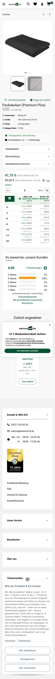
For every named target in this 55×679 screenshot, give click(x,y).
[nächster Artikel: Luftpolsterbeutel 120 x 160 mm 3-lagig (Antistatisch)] (50, 14)
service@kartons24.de (22, 431)
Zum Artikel (27, 381)
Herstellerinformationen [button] (17, 164)
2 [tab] (29, 72)
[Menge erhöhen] (47, 190)
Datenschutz (24, 640)
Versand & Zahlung (17, 494)
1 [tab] (25, 72)
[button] (42, 4)
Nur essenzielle (27, 668)
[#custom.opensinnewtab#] (15, 460)
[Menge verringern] (8, 190)
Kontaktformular (15, 500)
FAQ (9, 489)
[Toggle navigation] (3, 4)
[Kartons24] (15, 4)
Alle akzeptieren (27, 650)
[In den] (10, 199)
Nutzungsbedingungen (27, 296)
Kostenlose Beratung (17, 483)
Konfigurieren (27, 659)
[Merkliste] (35, 4)
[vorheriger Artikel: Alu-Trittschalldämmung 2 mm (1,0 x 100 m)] (44, 14)
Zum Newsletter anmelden (27, 351)
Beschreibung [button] (12, 156)
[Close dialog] (50, 325)
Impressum (10, 640)
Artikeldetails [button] (12, 149)
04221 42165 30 (19, 424)
